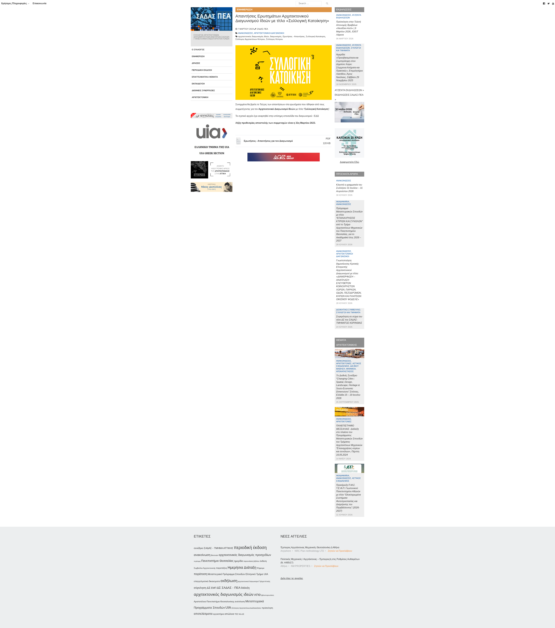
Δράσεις (196, 63)
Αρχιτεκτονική (200, 97)
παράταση (200, 574)
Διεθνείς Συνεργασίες (203, 90)
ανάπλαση (240, 601)
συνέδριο (198, 548)
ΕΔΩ (316, 116)
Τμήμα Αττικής (264, 581)
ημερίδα (238, 561)
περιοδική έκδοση (250, 547)
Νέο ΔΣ (241, 614)
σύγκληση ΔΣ (202, 587)
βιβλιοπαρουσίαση (267, 595)
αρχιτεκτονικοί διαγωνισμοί (248, 581)
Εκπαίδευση (198, 84)
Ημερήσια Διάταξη (242, 567)
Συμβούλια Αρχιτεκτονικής (204, 568)
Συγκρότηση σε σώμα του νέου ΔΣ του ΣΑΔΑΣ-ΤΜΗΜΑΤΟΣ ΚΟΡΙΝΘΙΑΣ (349, 319)
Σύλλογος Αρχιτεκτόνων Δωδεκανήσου (246, 608)
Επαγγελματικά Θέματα (205, 77)
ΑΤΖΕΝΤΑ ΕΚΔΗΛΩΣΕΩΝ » (349, 90)
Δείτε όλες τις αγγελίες (292, 578)
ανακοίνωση (202, 555)
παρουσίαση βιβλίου (251, 561)
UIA (228, 607)
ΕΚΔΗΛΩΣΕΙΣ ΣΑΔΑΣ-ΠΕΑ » (349, 97)
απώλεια (229, 614)
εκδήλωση (229, 581)
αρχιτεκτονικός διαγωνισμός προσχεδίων (245, 554)
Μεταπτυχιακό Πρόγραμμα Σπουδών (226, 574)
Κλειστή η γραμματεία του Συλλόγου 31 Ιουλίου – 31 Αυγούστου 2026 (349, 188)
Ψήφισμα (260, 568)
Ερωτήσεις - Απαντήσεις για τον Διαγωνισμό (268, 141)
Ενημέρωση (198, 56)
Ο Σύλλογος (198, 49)
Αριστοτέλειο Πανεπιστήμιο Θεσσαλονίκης (214, 601)
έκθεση (263, 561)
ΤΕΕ (236, 614)
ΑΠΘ (257, 594)
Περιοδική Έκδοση (202, 70)
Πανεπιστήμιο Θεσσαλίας (217, 560)
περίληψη (197, 561)
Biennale (214, 555)
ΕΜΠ (213, 588)
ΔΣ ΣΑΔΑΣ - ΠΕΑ (228, 587)
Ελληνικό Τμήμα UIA (257, 574)
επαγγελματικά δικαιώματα (207, 581)
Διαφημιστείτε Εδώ (349, 162)
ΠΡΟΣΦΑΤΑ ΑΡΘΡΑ (347, 174)
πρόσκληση (267, 608)
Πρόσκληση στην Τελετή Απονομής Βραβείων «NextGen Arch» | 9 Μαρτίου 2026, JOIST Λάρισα (348, 28)
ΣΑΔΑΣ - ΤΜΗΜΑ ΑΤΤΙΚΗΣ (218, 548)
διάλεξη (245, 587)
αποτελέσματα (203, 613)
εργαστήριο (218, 614)
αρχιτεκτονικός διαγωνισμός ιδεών (224, 594)
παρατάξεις (221, 568)
